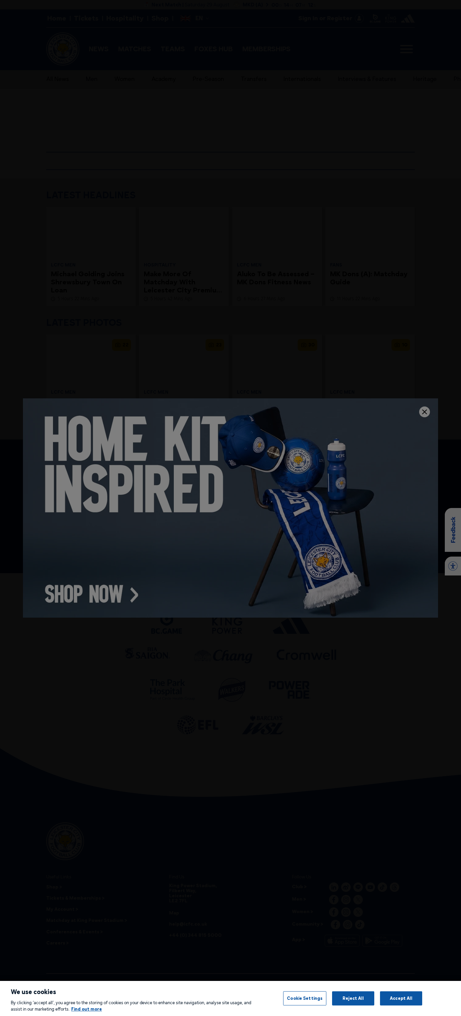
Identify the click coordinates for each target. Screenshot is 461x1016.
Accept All (401, 998)
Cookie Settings (305, 998)
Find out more (86, 1009)
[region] (230, 998)
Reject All (353, 998)
